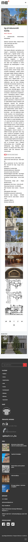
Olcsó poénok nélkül (8, 343)
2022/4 (5, 33)
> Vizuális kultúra (5, 380)
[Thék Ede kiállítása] (5, 478)
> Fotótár (4, 386)
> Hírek (3, 383)
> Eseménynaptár (5, 390)
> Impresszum (5, 399)
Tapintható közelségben (16, 454)
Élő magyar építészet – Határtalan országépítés (18, 486)
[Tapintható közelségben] (5, 458)
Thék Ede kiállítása (15, 475)
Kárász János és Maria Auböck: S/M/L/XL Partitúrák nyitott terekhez (19, 445)
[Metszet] (14, 310)
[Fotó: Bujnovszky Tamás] (14, 212)
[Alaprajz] (14, 285)
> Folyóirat (4, 373)
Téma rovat (10, 33)
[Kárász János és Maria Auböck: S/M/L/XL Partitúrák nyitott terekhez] (5, 447)
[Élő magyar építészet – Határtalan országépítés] (5, 488)
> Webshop (4, 393)
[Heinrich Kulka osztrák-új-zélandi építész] (5, 468)
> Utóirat (4, 377)
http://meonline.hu (6, 505)
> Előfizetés (4, 396)
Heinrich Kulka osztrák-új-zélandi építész (18, 466)
